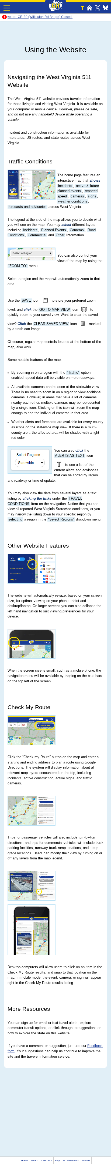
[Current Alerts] (4, 18)
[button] (6, 8)
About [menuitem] (35, 1160)
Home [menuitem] (24, 1160)
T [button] (82, 8)
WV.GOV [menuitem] (86, 1160)
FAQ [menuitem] (57, 1160)
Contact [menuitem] (46, 1160)
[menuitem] (89, 7)
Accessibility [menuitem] (71, 1160)
